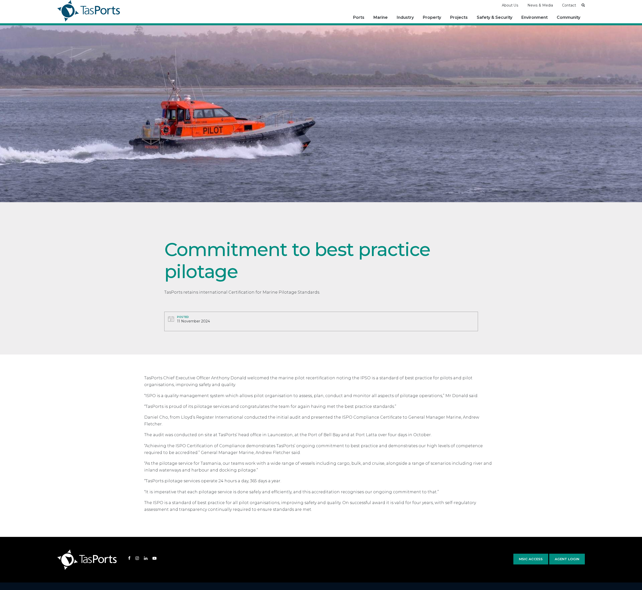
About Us (510, 5)
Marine (380, 17)
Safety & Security (494, 17)
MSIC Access (531, 559)
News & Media (540, 5)
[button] (583, 5)
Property (432, 17)
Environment (534, 17)
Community (568, 17)
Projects (459, 17)
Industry (405, 17)
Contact (569, 5)
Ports (358, 17)
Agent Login (567, 559)
